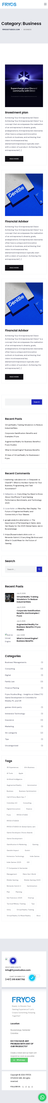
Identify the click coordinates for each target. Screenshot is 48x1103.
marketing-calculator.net (15, 479)
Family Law (10, 681)
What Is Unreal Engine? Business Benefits (22, 450)
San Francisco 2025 (14, 898)
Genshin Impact (13, 850)
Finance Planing (12, 688)
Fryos (9, 815)
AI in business (29, 767)
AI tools (10, 773)
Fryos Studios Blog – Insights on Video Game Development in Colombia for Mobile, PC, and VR (22, 697)
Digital (8, 675)
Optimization (32, 886)
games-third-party (13, 707)
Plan (8, 892)
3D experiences (13, 767)
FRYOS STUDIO (22, 815)
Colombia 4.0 (12, 803)
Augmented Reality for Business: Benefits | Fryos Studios (29, 627)
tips (33, 904)
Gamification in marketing (17, 844)
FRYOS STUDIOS (13, 821)
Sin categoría (11, 733)
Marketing (9, 726)
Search (37, 402)
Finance (29, 809)
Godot (27, 850)
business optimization (27, 791)
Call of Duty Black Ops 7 (16, 797)
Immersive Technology (15, 713)
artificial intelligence (14, 779)
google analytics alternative (17, 520)
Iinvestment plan (16, 112)
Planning (19, 892)
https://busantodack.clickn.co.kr (18, 534)
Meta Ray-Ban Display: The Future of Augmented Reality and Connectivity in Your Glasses (23, 511)
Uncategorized (11, 745)
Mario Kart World (29, 874)
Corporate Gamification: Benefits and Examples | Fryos (28, 613)
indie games (34, 856)
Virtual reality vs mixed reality (19, 916)
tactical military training (16, 904)
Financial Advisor (16, 221)
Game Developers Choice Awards (20, 833)
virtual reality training (25, 910)
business (10, 791)
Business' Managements (15, 662)
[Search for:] (24, 569)
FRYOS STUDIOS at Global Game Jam (21, 827)
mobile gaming (12, 880)
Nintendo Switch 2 (14, 886)
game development (14, 838)
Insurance (9, 720)
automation (32, 785)
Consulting (10, 669)
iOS (28, 862)
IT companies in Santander (17, 868)
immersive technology (15, 856)
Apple (21, 773)
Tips (7, 739)
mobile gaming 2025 (32, 880)
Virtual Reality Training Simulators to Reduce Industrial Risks (27, 599)
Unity (9, 910)
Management (12, 874)
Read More (14, 159)
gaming (35, 844)
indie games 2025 (14, 862)
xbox (38, 916)
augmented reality (14, 785)
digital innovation (13, 809)
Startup (31, 898)
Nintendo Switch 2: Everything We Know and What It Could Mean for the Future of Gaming (23, 540)
